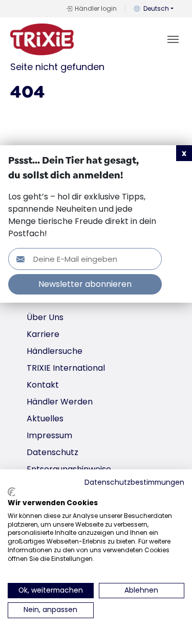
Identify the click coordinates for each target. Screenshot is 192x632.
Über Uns (45, 317)
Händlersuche (54, 351)
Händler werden (60, 402)
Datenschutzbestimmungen (134, 482)
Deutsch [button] (156, 8)
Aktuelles (45, 418)
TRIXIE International (66, 368)
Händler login (96, 8)
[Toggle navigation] (173, 39)
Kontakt (43, 385)
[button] (184, 153)
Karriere (43, 334)
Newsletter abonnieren (85, 284)
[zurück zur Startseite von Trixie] (42, 39)
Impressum (49, 435)
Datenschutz (52, 452)
